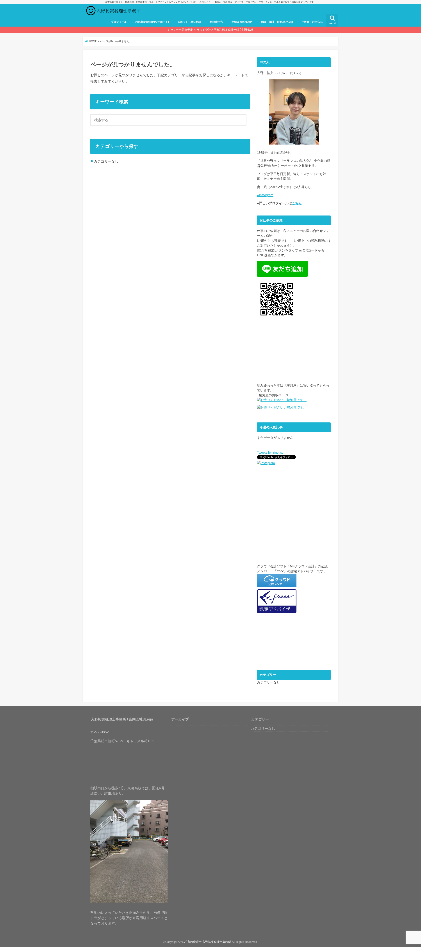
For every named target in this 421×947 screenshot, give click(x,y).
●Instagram (265, 195)
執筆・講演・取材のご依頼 (277, 22)
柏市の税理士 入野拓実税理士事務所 (207, 941)
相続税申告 (216, 22)
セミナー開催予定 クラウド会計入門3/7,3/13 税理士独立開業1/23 (211, 29)
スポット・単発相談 (189, 22)
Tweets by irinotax (270, 452)
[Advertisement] (294, 352)
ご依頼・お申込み (312, 22)
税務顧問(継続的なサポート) (152, 22)
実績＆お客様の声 (242, 22)
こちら (297, 203)
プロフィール (119, 22)
